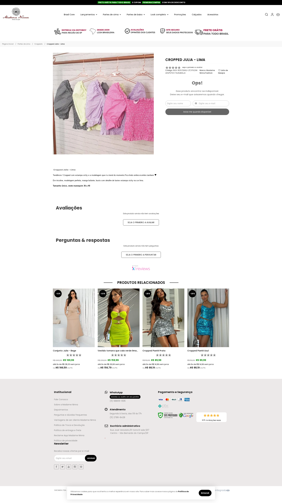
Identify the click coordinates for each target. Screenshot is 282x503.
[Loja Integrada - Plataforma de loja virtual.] (218, 490)
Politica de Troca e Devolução (69, 425)
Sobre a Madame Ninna (66, 404)
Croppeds (38, 44)
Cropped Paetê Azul (198, 350)
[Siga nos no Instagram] (75, 467)
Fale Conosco (61, 399)
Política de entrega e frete (67, 430)
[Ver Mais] (75, 312)
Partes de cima (24, 44)
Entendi (205, 493)
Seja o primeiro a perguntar (141, 254)
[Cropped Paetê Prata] (163, 329)
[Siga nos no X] (62, 467)
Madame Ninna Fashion (207, 71)
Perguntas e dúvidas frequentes (70, 414)
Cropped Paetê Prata (153, 350)
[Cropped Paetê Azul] (208, 329)
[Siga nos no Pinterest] (81, 467)
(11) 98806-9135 (124, 399)
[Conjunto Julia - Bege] (74, 329)
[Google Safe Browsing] (186, 415)
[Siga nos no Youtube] (68, 467)
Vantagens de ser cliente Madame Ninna (75, 420)
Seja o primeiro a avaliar (141, 222)
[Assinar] (91, 458)
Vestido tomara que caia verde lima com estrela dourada (117, 350)
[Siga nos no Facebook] (56, 467)
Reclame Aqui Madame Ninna (69, 435)
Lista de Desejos (223, 71)
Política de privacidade (65, 440)
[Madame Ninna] (16, 14)
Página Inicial (8, 44)
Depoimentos (61, 409)
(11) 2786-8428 (117, 417)
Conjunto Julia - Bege (64, 350)
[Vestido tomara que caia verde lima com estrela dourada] (119, 329)
